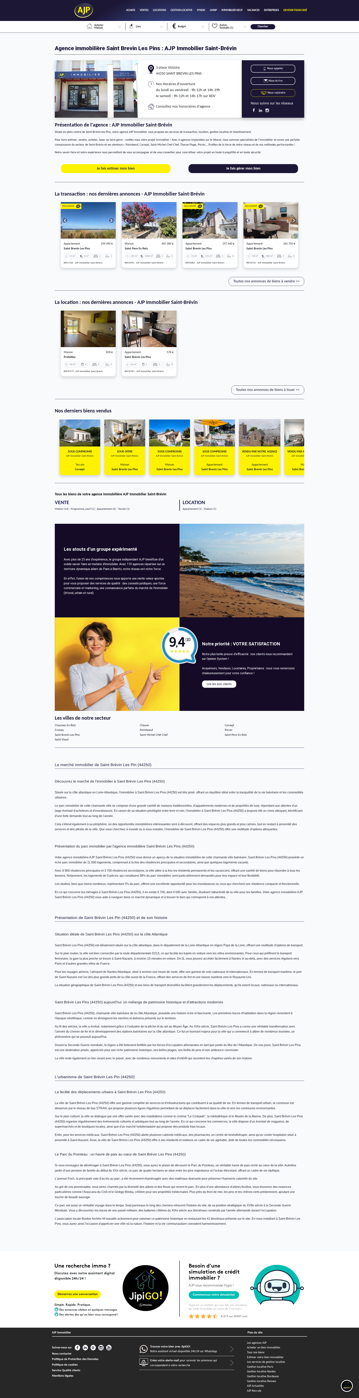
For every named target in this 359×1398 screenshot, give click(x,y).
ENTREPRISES (271, 10)
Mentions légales (62, 1375)
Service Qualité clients (66, 1370)
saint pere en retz (136, 248)
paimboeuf (146, 730)
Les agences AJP (256, 1342)
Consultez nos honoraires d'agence (183, 107)
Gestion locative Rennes (261, 1381)
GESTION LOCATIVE (181, 10)
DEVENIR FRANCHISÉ (295, 10)
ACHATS (130, 10)
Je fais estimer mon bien (116, 168)
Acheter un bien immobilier (263, 1347)
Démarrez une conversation (78, 1294)
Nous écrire (276, 80)
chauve (144, 725)
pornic (228, 730)
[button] (65, 220)
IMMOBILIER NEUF (232, 10)
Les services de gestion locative (266, 1362)
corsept (229, 725)
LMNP (213, 10)
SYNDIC (201, 10)
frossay (59, 730)
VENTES (144, 10)
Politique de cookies (65, 1364)
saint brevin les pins (77, 248)
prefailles (69, 357)
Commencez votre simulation (214, 1295)
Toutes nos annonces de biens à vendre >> (266, 281)
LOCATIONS (159, 10)
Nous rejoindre (276, 92)
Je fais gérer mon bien (243, 168)
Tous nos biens (255, 1352)
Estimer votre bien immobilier (265, 1357)
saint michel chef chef (154, 735)
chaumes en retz (65, 725)
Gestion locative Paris (260, 1366)
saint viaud (61, 739)
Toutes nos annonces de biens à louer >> (268, 390)
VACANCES (253, 10)
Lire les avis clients (219, 684)
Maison (129, 243)
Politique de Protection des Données (75, 1359)
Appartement (72, 243)
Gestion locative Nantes (261, 1371)
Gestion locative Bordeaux (263, 1376)
